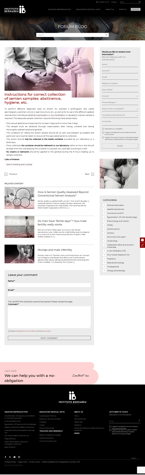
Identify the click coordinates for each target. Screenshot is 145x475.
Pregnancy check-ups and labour (50, 419)
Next (87, 174)
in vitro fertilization (56, 115)
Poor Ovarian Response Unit (118, 255)
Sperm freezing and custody (19, 164)
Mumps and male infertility (55, 249)
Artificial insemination (115, 205)
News (77, 433)
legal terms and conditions (27, 331)
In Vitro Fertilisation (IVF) (13, 421)
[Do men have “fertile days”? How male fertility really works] (19, 227)
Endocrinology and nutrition (118, 221)
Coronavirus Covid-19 (115, 213)
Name (11, 281)
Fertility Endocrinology (46, 428)
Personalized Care (80, 419)
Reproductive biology (115, 263)
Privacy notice (34, 462)
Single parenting (10, 438)
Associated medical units (88, 9)
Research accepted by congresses (50, 435)
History (76, 416)
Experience (77, 425)
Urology (42, 425)
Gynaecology (112, 241)
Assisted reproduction (59, 9)
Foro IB (122, 9)
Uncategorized (113, 267)
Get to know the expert (116, 237)
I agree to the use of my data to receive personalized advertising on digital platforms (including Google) (121, 138)
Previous (13, 174)
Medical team (78, 422)
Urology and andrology (116, 271)
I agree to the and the (30, 331)
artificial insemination (38, 115)
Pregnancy (111, 259)
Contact (135, 9)
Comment (13, 304)
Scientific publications (46, 438)
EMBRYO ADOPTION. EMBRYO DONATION (19, 427)
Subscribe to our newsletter (114, 129)
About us (110, 9)
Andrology (42, 422)
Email (11, 290)
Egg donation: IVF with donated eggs (122, 217)
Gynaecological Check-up (47, 416)
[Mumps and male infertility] (19, 254)
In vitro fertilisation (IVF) (116, 251)
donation (72, 115)
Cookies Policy (10, 462)
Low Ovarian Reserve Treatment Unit (17, 435)
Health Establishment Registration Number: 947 (61, 462)
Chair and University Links (48, 441)
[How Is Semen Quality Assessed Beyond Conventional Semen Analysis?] (19, 198)
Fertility (110, 225)
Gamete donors (113, 229)
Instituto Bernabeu (15, 9)
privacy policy (46, 331)
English (114, 2)
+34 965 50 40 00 (103, 2)
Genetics (110, 233)
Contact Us (80, 376)
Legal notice (22, 462)
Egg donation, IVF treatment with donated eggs (20, 424)
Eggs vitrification (10, 447)
